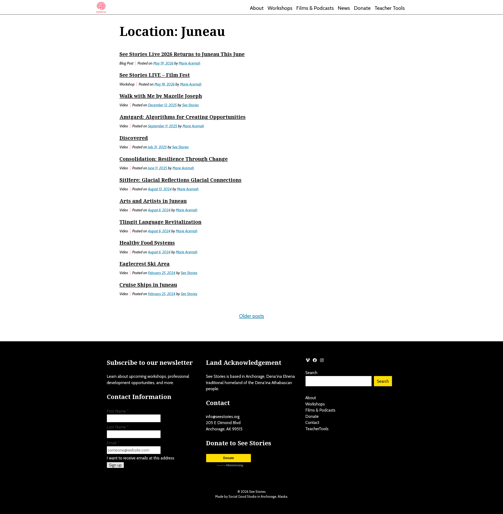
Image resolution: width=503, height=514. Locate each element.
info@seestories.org (223, 416)
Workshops (280, 8)
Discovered (133, 137)
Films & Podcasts (315, 8)
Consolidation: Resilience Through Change (173, 158)
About (257, 8)
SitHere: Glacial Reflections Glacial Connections (180, 179)
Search (311, 372)
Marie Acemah (189, 63)
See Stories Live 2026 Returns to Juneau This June (182, 54)
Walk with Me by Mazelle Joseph (160, 95)
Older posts (251, 316)
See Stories (190, 105)
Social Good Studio (243, 496)
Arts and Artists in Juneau (153, 200)
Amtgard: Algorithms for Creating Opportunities (182, 116)
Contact (312, 422)
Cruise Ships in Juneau (148, 284)
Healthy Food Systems (147, 242)
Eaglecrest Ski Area (144, 263)
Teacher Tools (389, 8)
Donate (362, 8)
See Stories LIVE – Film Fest (154, 74)
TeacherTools (317, 428)
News (344, 8)
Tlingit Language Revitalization (160, 221)
